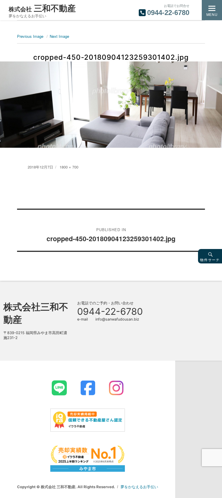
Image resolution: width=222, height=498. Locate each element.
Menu (211, 14)
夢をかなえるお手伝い (139, 486)
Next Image (59, 36)
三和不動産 (42, 8)
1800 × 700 (69, 167)
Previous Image (30, 36)
